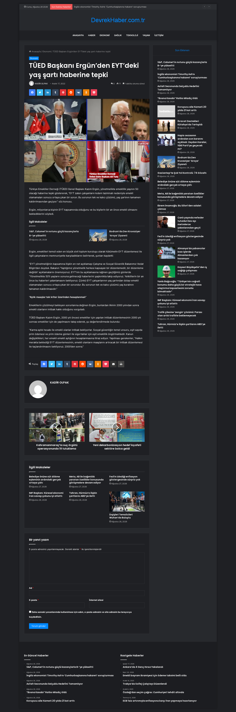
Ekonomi (105, 35)
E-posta (34, 600)
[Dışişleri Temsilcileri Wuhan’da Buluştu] (127, 501)
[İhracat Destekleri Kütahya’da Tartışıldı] (166, 126)
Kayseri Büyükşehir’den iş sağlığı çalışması (192, 269)
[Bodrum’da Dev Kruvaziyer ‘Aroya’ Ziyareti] (98, 235)
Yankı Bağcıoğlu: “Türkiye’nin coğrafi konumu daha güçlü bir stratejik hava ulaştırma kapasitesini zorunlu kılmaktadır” (179, 286)
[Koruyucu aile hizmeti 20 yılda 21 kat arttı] (166, 111)
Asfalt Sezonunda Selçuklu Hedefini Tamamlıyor (98, 6)
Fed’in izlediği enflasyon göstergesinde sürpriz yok (124, 478)
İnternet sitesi (96, 600)
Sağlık (118, 35)
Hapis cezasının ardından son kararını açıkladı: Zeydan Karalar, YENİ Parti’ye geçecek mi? (192, 142)
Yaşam (146, 35)
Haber (91, 35)
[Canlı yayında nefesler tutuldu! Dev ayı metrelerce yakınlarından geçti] (166, 222)
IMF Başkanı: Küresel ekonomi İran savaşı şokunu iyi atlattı (46, 494)
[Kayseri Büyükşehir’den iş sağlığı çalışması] (166, 272)
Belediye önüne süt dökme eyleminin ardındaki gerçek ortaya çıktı (45, 479)
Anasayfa (78, 35)
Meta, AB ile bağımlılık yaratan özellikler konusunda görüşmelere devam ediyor (86, 479)
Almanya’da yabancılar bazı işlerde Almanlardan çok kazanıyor (191, 253)
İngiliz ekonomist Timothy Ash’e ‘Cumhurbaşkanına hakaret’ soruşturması (182, 76)
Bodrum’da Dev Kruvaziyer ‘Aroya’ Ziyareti (188, 161)
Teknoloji (132, 35)
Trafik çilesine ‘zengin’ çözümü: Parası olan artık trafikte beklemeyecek (179, 314)
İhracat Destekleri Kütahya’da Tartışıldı (190, 123)
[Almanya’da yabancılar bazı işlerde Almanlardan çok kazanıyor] (166, 253)
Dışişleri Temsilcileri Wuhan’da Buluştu (121, 516)
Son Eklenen (182, 50)
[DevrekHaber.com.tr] (118, 20)
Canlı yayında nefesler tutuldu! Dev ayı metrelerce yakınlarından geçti (191, 222)
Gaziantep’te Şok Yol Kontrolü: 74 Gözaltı (181, 173)
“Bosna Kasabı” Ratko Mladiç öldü (177, 98)
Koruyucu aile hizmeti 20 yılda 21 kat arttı (192, 108)
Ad (31, 588)
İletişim (158, 35)
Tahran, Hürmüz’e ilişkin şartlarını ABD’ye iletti (83, 494)
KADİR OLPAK (41, 83)
